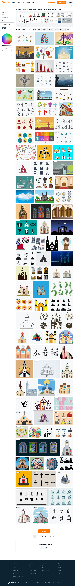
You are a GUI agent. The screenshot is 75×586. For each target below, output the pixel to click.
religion (39, 29)
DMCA (30, 567)
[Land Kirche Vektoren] (63, 152)
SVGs (19, 29)
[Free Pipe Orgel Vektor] (40, 273)
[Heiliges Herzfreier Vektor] (24, 304)
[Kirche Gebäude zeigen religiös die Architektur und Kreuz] (67, 369)
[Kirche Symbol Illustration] (20, 387)
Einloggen (70, 2)
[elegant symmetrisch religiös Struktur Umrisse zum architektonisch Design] (46, 352)
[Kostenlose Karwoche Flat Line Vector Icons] (25, 137)
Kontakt (43, 567)
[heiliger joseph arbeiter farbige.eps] (23, 211)
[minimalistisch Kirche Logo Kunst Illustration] (23, 168)
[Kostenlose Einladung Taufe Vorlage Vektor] (26, 152)
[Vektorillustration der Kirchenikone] (43, 258)
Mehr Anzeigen (67, 20)
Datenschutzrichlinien (56, 582)
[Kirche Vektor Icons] (41, 168)
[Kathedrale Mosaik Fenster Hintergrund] (41, 211)
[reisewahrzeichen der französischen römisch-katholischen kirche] (38, 243)
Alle (3, 14)
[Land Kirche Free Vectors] (25, 182)
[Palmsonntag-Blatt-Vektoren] (61, 289)
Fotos (19, 2)
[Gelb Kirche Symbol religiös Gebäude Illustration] (41, 304)
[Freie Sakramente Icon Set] (26, 109)
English (59, 565)
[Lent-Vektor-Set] (44, 182)
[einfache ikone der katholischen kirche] (48, 432)
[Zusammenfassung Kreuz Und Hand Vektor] (25, 80)
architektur (67, 29)
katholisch (45, 29)
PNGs (24, 29)
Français (59, 571)
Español (59, 567)
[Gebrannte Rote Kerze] (44, 66)
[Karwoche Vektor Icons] (44, 137)
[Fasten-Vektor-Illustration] (25, 94)
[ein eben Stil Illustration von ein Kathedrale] (66, 337)
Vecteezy (14, 567)
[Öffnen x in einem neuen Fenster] (26, 582)
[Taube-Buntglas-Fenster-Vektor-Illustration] (44, 38)
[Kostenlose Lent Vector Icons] (25, 38)
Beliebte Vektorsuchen (33, 570)
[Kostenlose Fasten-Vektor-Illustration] (44, 123)
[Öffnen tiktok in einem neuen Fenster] (24, 582)
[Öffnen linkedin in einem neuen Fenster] (21, 582)
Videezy (14, 568)
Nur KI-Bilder (5, 16)
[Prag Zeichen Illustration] (43, 418)
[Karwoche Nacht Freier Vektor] (64, 80)
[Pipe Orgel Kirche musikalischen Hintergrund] (62, 211)
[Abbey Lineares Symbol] (64, 123)
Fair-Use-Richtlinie (63, 582)
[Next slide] (71, 29)
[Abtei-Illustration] (63, 168)
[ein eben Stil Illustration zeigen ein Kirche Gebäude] (35, 432)
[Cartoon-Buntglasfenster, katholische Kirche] (38, 447)
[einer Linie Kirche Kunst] (27, 320)
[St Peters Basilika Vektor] (64, 52)
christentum (60, 29)
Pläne (46, 2)
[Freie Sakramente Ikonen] (64, 94)
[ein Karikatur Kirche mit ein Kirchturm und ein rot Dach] (24, 515)
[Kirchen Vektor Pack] (26, 258)
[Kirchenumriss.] (62, 258)
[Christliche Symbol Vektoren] (26, 227)
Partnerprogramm (32, 568)
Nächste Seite (44, 531)
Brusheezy (15, 565)
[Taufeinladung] (63, 403)
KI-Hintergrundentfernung (18, 576)
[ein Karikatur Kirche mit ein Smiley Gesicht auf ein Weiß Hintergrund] (37, 463)
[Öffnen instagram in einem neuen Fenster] (19, 582)
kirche (34, 29)
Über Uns (43, 568)
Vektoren (13, 2)
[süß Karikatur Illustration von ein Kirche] (67, 447)
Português (60, 568)
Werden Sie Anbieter (45, 570)
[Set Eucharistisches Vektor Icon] (25, 66)
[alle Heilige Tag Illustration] (43, 403)
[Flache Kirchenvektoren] (63, 418)
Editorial (28, 2)
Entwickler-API (15, 573)
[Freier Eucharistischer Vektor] (44, 80)
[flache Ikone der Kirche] (24, 418)
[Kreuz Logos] (47, 109)
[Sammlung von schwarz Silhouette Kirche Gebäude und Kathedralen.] (61, 304)
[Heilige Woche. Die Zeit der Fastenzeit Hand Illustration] (64, 38)
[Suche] (69, 6)
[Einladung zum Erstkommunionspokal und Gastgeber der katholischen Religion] (22, 432)
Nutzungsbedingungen (49, 582)
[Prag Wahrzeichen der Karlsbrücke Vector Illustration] (44, 94)
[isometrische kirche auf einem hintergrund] (65, 479)
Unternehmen (15, 570)
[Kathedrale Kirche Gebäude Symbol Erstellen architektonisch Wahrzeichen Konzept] (51, 337)
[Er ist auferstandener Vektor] (44, 152)
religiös (50, 29)
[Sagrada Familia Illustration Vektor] (25, 52)
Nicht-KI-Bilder (5, 17)
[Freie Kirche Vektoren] (64, 66)
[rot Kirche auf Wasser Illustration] (36, 337)
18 (50, 536)
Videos (23, 2)
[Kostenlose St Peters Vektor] (47, 369)
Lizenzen (30, 565)
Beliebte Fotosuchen (32, 571)
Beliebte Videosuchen (32, 573)
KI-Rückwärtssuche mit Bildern (18, 574)
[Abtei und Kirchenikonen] (60, 497)
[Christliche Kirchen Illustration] (44, 196)
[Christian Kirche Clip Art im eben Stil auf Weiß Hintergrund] (22, 337)
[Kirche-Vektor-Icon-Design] (24, 479)
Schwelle (3, 50)
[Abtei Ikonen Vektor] (25, 123)
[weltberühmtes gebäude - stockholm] (52, 463)
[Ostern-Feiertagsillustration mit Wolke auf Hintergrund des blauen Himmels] (25, 196)
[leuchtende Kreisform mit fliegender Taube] (24, 403)
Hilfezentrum (44, 565)
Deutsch (59, 570)
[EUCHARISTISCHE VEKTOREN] (64, 137)
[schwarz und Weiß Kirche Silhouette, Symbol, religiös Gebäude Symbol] (22, 273)
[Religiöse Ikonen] (61, 515)
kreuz (55, 29)
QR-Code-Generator (16, 577)
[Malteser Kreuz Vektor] (64, 196)
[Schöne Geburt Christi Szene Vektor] (62, 227)
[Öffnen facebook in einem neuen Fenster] (18, 582)
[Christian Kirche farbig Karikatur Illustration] (66, 109)
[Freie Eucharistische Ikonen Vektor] (44, 52)
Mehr (33, 2)
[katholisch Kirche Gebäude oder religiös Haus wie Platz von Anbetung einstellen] (61, 273)
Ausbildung (15, 571)
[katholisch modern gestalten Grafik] (23, 352)
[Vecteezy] (6, 2)
